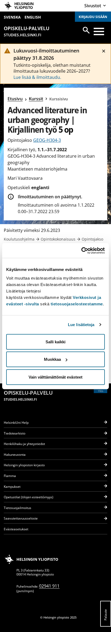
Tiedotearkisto (14, 433)
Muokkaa (52, 359)
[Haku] (86, 30)
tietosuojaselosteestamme (77, 303)
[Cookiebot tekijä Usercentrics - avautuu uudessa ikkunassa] (81, 250)
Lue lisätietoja (81, 324)
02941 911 (49, 586)
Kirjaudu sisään (93, 17)
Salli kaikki (55, 341)
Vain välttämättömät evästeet (55, 377)
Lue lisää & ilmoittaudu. (37, 77)
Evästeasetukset (16, 529)
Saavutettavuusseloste (21, 518)
